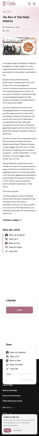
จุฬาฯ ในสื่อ (7, 12)
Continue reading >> (12, 220)
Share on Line (14, 243)
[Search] (29, 4)
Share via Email (15, 247)
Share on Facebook (17, 235)
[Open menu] (34, 4)
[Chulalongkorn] (9, 3)
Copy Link (13, 251)
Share (8, 31)
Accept (7, 430)
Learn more (17, 430)
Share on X (13, 239)
